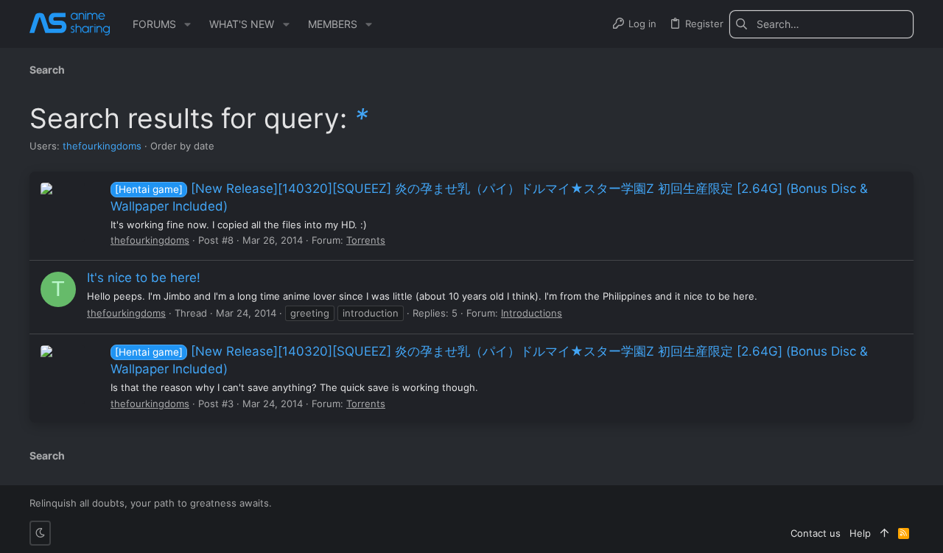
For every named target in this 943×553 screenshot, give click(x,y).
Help (860, 533)
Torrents (365, 240)
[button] (187, 24)
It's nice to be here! (143, 277)
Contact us (815, 533)
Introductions (531, 313)
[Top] (884, 533)
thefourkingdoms (102, 146)
